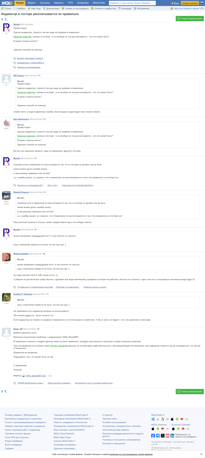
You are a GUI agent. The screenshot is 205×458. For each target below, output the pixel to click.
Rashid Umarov (21, 192)
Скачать (64, 441)
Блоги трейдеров (13, 444)
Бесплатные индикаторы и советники (23, 418)
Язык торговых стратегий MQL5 (69, 430)
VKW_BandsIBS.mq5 (36, 376)
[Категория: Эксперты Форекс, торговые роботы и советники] (6, 19)
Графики (9, 448)
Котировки (83, 3)
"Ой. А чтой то (53, 185)
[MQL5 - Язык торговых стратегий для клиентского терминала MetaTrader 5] (7, 3)
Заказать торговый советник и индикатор (25, 426)
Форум (20, 3)
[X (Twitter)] (162, 435)
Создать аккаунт (190, 3)
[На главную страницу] (2, 19)
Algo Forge (36, 8)
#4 (44, 192)
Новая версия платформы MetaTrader (78, 185)
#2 (44, 119)
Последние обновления (72, 418)
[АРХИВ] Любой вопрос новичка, (31, 383)
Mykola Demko (21, 253)
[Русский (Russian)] (202, 1)
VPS (70, 3)
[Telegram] (158, 435)
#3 (35, 158)
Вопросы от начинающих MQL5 (31, 185)
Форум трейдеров (14, 441)
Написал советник (22, 36)
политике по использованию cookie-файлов (130, 454)
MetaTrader (99, 3)
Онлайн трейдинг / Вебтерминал (21, 415)
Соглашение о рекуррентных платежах (121, 426)
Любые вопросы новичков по (60, 383)
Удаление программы (64, 448)
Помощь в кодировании (28, 67)
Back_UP (18, 329)
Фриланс (59, 3)
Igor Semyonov (21, 119)
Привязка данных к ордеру (95, 287)
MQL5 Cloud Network (64, 433)
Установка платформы (65, 444)
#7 (48, 294)
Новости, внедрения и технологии (70, 422)
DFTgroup (19, 75)
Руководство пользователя (73, 426)
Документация (52, 8)
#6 (44, 253)
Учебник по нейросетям (105, 8)
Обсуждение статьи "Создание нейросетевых (94, 383)
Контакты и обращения (113, 443)
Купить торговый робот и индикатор (22, 430)
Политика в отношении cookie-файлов (121, 439)
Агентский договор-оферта (115, 430)
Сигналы (45, 3)
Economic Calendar (181, 424)
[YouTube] (167, 435)
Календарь (126, 8)
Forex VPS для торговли (17, 437)
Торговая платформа (71, 415)
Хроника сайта (109, 418)
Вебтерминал (143, 8)
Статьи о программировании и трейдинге (25, 422)
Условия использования (114, 422)
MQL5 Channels (159, 424)
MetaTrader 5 (157, 415)
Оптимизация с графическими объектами (35, 287)
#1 (39, 75)
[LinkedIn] (172, 435)
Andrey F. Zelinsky (23, 294)
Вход (176, 3)
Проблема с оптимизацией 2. (68, 287)
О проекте (107, 415)
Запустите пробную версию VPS (189, 8)
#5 (35, 229)
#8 (38, 329)
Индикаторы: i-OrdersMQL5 (30, 63)
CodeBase (21, 8)
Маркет (32, 3)
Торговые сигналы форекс (18, 433)
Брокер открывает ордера (30, 58)
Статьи (8, 8)
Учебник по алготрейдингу (77, 8)
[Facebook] (153, 435)
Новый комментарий (192, 18)
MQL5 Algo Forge (62, 437)
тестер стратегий (59, 346)
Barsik (17, 24)
